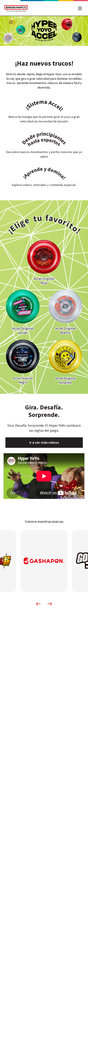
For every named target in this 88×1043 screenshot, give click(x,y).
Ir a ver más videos (44, 442)
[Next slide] (49, 603)
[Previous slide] (38, 603)
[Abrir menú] (79, 8)
